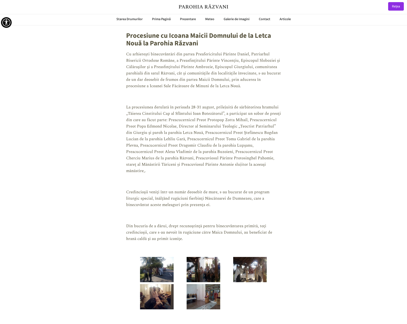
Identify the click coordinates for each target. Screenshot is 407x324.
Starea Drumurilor (129, 19)
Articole (285, 19)
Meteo (209, 19)
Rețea (396, 6)
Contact (264, 19)
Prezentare (188, 19)
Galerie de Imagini (236, 19)
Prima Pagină (161, 19)
